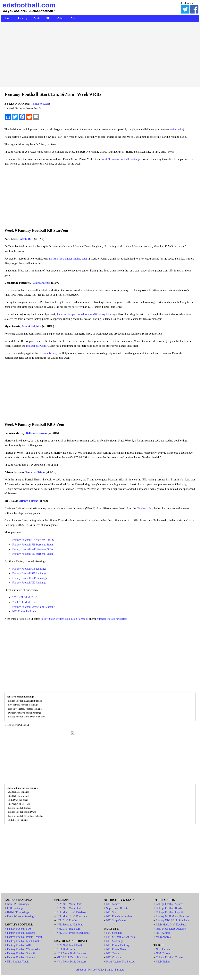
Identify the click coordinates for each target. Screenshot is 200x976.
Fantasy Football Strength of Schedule (33, 606)
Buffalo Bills (26, 239)
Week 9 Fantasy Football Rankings (121, 159)
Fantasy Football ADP (19, 945)
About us (81, 969)
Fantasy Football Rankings (20, 700)
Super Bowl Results (117, 908)
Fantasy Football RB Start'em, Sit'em (33, 544)
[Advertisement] (100, 54)
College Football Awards (169, 904)
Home (7, 18)
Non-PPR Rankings (18, 904)
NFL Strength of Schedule (120, 936)
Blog (73, 18)
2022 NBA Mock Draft (19, 804)
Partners (119, 969)
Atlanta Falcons (41, 282)
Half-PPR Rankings (18, 912)
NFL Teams (112, 953)
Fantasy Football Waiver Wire (23, 949)
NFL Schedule (114, 932)
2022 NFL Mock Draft (24, 597)
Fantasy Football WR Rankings (29, 578)
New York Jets (145, 508)
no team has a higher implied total (68, 258)
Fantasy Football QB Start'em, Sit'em (33, 539)
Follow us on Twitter (52, 618)
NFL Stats (111, 912)
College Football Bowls (169, 908)
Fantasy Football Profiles (19, 808)
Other (60, 18)
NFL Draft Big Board (18, 800)
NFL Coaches (113, 957)
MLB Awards (163, 936)
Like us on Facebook (76, 618)
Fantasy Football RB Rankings (29, 573)
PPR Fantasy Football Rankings (23, 704)
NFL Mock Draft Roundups (72, 916)
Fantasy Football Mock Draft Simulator (26, 716)
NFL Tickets (163, 949)
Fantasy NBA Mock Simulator (172, 920)
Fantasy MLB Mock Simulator (173, 916)
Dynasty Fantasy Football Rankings (24, 712)
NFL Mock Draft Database (71, 912)
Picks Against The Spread (120, 961)
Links (110, 969)
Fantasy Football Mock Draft (23, 941)
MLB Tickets (163, 961)
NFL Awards (113, 904)
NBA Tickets (163, 953)
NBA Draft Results (67, 949)
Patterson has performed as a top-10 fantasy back (84, 314)
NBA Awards (163, 932)
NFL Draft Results (67, 920)
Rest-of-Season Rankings (21, 916)
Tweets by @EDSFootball (16, 725)
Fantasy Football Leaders (21, 932)
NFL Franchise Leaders (119, 916)
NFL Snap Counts (116, 920)
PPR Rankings (15, 908)
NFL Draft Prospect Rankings (73, 932)
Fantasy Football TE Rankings (29, 582)
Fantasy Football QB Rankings (29, 568)
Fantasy (22, 18)
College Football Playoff (169, 912)
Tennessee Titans (35, 472)
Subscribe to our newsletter (112, 618)
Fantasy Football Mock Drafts (22, 811)
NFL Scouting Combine (70, 924)
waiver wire (176, 129)
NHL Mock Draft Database (71, 961)
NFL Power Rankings (24, 611)
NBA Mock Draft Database (71, 953)
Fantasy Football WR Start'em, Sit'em (33, 549)
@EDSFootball (40, 103)
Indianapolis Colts (36, 345)
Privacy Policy (96, 969)
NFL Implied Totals (18, 961)
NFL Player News (116, 949)
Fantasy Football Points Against (24, 936)
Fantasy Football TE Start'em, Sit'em (33, 553)
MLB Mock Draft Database (72, 957)
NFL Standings (114, 941)
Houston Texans (47, 353)
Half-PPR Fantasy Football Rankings (25, 708)
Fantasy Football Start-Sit (21, 953)
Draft (37, 18)
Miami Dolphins (31, 326)
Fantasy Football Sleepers (21, 957)
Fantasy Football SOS (19, 928)
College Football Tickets (169, 957)
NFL (48, 18)
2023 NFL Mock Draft (24, 602)
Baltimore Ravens (36, 433)
